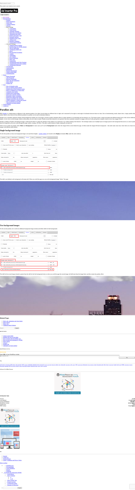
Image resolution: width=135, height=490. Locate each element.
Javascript (2, 366)
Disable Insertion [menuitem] (11, 482)
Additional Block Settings (15, 45)
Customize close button (12, 91)
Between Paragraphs (11, 79)
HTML (123, 364)
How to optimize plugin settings (14, 87)
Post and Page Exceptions (15, 52)
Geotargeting (12, 61)
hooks (120, 364)
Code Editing (12, 28)
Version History (7, 104)
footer (107, 364)
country (73, 364)
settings (28, 366)
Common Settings (10, 24)
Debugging (9, 69)
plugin (17, 366)
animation (26, 364)
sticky (36, 366)
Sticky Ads (12, 59)
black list (53, 364)
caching (56, 364)
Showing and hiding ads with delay (15, 99)
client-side (63, 364)
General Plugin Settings (15, 42)
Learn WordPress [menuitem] (10, 468)
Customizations (10, 68)
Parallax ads (9, 83)
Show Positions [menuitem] (11, 475)
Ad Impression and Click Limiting (17, 63)
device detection (91, 364)
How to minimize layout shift (13, 101)
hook (118, 364)
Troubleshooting (10, 73)
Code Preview (12, 30)
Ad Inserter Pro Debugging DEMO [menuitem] (13, 472)
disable (95, 364)
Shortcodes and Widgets (15, 32)
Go (127, 357)
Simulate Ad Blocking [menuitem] (12, 485)
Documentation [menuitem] (10, 467)
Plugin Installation (10, 21)
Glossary (8, 25)
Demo (4, 75)
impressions (127, 364)
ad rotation (7, 364)
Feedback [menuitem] (8, 471)
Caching (11, 54)
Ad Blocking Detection (15, 65)
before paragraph (40, 364)
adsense (14, 364)
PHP (10, 366)
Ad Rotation (12, 55)
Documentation (7, 18)
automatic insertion (32, 364)
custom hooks (80, 364)
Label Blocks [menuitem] (10, 474)
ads (11, 364)
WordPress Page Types (15, 38)
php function (13, 366)
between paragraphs (47, 364)
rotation (20, 366)
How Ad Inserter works (12, 86)
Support (5, 456)
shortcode (33, 366)
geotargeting (111, 364)
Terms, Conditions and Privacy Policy (12, 460)
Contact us (5, 106)
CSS (76, 364)
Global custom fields (11, 72)
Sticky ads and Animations (12, 80)
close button (68, 364)
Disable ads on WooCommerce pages (15, 89)
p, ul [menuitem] (12, 478)
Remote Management (11, 70)
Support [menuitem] (8, 469)
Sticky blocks (9, 82)
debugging (85, 364)
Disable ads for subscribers (12, 93)
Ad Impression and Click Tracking (17, 62)
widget (41, 366)
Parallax (5, 113)
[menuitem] (69, 488)
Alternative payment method (13, 103)
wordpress (45, 366)
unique (39, 366)
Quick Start (9, 23)
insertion (130, 364)
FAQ (4, 84)
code (71, 364)
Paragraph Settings (14, 37)
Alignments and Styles (14, 34)
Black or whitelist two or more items (15, 90)
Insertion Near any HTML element (17, 47)
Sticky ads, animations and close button (12, 321)
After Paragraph (10, 77)
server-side (24, 366)
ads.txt (11, 51)
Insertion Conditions (14, 41)
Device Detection (13, 58)
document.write (100, 364)
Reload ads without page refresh (14, 97)
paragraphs (7, 366)
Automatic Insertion (14, 31)
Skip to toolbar (3, 463)
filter (105, 364)
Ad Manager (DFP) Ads (15, 49)
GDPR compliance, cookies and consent (16, 100)
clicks (59, 364)
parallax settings (43, 133)
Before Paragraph (10, 76)
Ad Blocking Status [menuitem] (12, 483)
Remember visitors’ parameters (13, 96)
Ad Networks (9, 66)
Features (8, 20)
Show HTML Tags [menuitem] (12, 480)
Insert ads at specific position (13, 94)
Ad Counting (12, 56)
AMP (23, 364)
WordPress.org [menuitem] (10, 465)
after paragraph (18, 364)
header (115, 364)
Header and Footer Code (15, 35)
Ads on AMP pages (14, 48)
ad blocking (2, 364)
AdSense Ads (12, 40)
